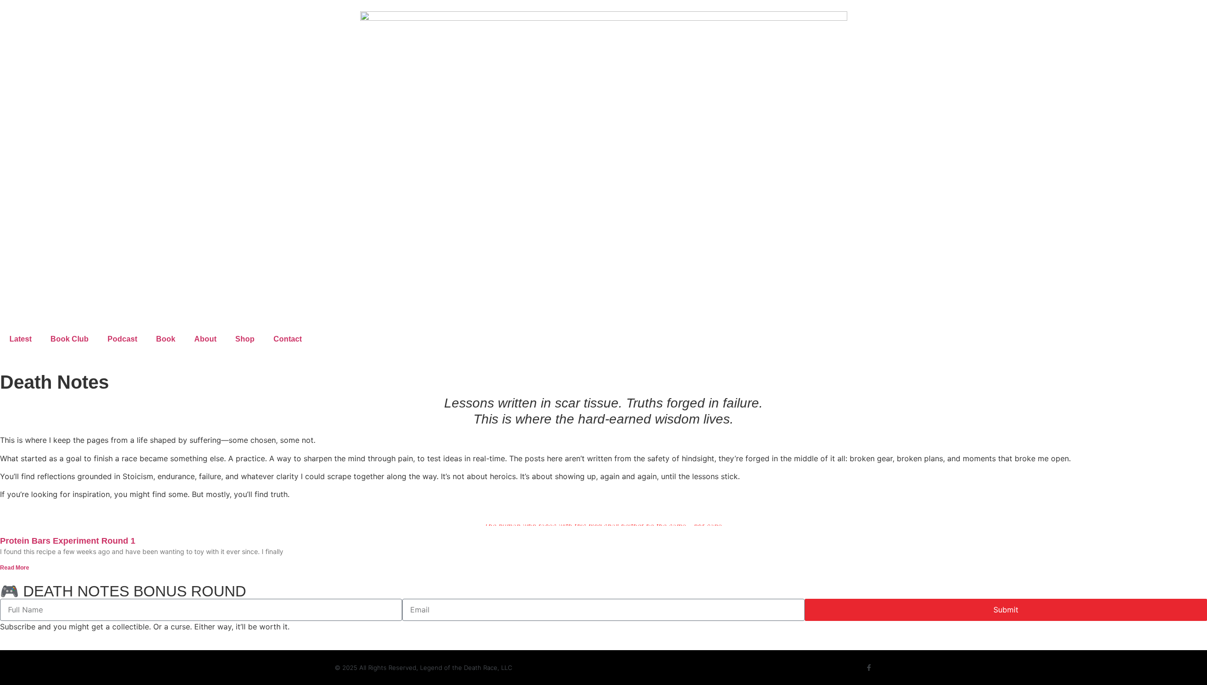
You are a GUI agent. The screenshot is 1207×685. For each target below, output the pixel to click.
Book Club (69, 339)
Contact (287, 339)
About (205, 339)
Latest (20, 339)
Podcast (122, 339)
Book (165, 339)
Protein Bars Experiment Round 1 (67, 541)
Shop (245, 339)
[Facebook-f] (869, 667)
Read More (14, 567)
